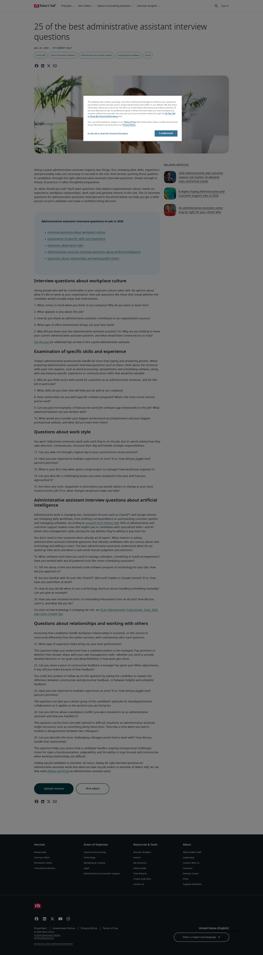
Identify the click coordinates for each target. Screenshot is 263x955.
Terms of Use (130, 122)
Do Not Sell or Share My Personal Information (108, 133)
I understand (166, 133)
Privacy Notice (129, 125)
